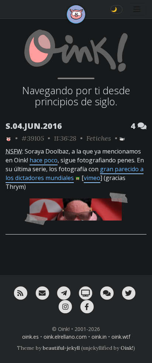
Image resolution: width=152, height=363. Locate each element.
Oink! (127, 348)
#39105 (32, 138)
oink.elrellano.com (65, 336)
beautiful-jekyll (61, 348)
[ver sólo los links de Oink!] (8, 138)
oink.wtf (120, 336)
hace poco (44, 160)
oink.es (30, 336)
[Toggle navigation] (137, 9)
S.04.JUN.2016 (34, 125)
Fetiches (98, 138)
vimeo (92, 178)
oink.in (99, 336)
